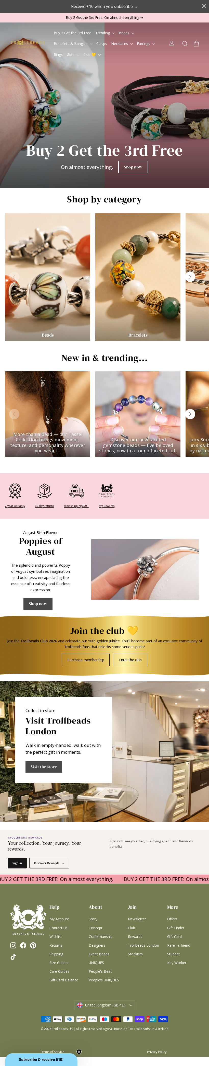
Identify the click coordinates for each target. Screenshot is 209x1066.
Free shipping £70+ (76, 506)
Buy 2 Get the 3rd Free (72, 32)
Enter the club (130, 659)
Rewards (135, 936)
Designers (97, 945)
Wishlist (55, 936)
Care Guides (59, 971)
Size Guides (58, 962)
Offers (172, 918)
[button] (41, 1059)
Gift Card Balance (63, 980)
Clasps (101, 43)
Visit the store (44, 767)
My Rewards (106, 506)
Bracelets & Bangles (71, 43)
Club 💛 (90, 54)
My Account (59, 918)
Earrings (144, 43)
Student (173, 954)
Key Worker (176, 962)
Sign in (17, 863)
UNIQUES (96, 962)
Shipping (56, 954)
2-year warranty (15, 506)
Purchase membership (85, 659)
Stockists (135, 954)
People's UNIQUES (104, 980)
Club (131, 927)
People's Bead (100, 971)
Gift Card (174, 936)
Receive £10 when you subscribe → (104, 6)
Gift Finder (175, 927)
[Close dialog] (204, 6)
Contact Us (58, 927)
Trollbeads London (143, 945)
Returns (55, 945)
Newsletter (137, 918)
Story (93, 918)
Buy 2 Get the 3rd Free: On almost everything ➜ (104, 17)
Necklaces (120, 43)
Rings (58, 54)
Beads (124, 32)
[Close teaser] (79, 1051)
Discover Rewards (49, 863)
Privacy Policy (156, 1052)
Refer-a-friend (178, 945)
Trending (103, 32)
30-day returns (44, 506)
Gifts (71, 54)
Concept (95, 927)
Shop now (133, 167)
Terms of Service (52, 1052)
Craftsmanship (101, 936)
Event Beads (99, 954)
